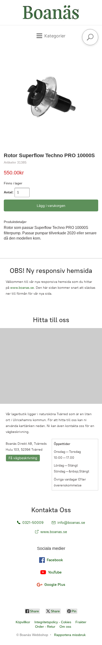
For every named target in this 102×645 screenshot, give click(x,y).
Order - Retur (45, 626)
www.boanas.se (22, 288)
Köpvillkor (23, 622)
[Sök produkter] (90, 37)
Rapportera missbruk (70, 635)
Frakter (80, 622)
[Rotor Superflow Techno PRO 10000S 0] (51, 98)
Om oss (65, 626)
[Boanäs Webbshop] (51, 12)
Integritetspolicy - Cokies (52, 622)
